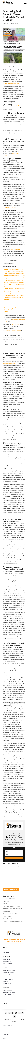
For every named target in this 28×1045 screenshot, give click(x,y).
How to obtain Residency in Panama (13, 306)
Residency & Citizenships (9, 977)
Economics (6, 901)
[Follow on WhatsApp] (6, 1013)
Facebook (10, 332)
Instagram (7, 330)
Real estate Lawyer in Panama (12, 308)
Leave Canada (6, 911)
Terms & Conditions (7, 1025)
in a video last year (18, 106)
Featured (5, 903)
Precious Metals (7, 916)
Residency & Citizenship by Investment (13, 921)
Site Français (6, 952)
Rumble (18, 332)
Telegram (19, 330)
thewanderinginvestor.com (10, 363)
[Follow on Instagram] (16, 1013)
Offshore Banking (7, 975)
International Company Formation (11, 906)
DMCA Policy (6, 1042)
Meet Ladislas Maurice (8, 950)
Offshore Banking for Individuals (11, 914)
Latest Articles (6, 959)
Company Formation (8, 979)
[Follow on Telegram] (14, 1016)
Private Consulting (7, 990)
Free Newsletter (7, 961)
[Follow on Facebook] (12, 1013)
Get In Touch (6, 1006)
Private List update (13, 23)
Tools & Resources (7, 963)
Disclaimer (5, 1038)
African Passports (7, 997)
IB (14, 337)
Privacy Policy (6, 1030)
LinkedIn (14, 330)
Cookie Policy (6, 1034)
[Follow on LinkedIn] (19, 1013)
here (16, 341)
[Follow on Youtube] (22, 1013)
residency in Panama (10, 207)
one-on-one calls (15, 249)
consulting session (15, 348)
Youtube (5, 332)
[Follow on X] (9, 1013)
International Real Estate (9, 970)
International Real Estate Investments (12, 908)
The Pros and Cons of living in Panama (14, 295)
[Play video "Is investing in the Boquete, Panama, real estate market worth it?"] (14, 34)
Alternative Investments (9, 898)
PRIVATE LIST (15, 324)
